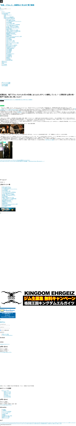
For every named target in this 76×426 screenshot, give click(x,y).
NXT (29, 422)
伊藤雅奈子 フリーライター (11, 34)
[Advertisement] (38, 74)
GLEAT (10, 422)
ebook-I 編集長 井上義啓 (10, 20)
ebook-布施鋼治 (9, 22)
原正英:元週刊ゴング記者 (11, 46)
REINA (40, 422)
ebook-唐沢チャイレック (10, 47)
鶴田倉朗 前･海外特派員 (10, 33)
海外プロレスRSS (7, 393)
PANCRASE (33, 422)
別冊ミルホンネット (8, 14)
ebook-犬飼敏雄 (9, 50)
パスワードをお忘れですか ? (7, 335)
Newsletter (4, 409)
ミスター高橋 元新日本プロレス (12, 25)
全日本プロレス (31, 423)
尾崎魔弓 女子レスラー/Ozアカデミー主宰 (14, 36)
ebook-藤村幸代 (9, 55)
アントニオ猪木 (68, 422)
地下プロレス (26, 99)
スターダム (3, 423)
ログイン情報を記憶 (5, 330)
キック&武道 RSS (7, 395)
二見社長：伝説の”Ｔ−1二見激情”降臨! (13, 31)
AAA (0, 422)
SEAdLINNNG (46, 422)
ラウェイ (25, 423)
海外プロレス (4, 62)
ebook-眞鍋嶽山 (9, 35)
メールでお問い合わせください (6, 352)
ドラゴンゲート (19, 423)
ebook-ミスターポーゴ (10, 19)
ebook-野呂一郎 (9, 56)
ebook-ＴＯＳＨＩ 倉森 (10, 40)
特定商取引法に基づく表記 (7, 415)
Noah (27, 422)
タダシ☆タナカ (14, 423)
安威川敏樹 (42, 423)
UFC (53, 422)
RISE (41, 422)
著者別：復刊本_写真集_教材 (9, 18)
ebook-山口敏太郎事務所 (10, 37)
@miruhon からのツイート (5, 344)
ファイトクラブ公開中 (6, 12)
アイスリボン (64, 422)
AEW (2, 422)
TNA (52, 422)
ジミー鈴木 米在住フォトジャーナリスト (13, 21)
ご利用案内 (4, 410)
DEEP (8, 422)
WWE (59, 422)
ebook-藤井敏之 (9, 54)
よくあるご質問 (5, 413)
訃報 (60, 423)
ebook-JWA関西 (9, 39)
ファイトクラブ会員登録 (6, 411)
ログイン (2, 322)
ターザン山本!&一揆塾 (10, 23)
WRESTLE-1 (56, 422)
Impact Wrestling (13, 422)
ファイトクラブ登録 (6, 82)
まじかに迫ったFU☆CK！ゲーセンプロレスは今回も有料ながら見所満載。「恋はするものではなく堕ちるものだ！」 (22, 161)
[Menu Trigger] (1, 1)
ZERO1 (61, 422)
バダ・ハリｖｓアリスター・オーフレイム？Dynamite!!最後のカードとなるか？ (15, 160)
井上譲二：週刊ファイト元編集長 (12, 26)
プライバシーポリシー (6, 412)
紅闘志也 (30, 99)
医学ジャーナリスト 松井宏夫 (11, 45)
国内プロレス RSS (7, 392)
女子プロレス (4, 65)
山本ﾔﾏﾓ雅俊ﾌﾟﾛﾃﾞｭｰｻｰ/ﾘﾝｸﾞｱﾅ (11, 32)
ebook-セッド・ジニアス (10, 41)
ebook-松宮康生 (9, 28)
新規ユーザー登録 (5, 334)
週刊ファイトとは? (5, 417)
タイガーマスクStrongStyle (8, 423)
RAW (37, 422)
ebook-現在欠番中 (9, 60)
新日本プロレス (50, 423)
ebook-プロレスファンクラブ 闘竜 (12, 42)
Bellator (4, 422)
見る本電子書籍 (5, 13)
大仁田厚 (35, 423)
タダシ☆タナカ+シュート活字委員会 (13, 24)
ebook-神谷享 (8, 52)
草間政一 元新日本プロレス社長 (8, 197)
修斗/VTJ (28, 423)
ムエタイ (22, 423)
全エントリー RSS (5, 390)
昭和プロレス (55, 423)
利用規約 (3, 414)
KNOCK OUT (17, 422)
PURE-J (36, 422)
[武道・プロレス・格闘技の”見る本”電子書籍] (17, 5)
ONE (30, 422)
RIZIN (43, 422)
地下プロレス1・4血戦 (49, 139)
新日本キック (46, 423)
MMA (3, 63)
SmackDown (50, 422)
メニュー (2, 9)
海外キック (58, 423)
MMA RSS (6, 394)
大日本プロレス (39, 423)
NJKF (26, 422)
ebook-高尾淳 (8, 59)
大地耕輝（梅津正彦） (10, 48)
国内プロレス (4, 61)
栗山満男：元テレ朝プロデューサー (12, 27)
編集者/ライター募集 (6, 416)
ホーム (3, 11)
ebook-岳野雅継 (9, 49)
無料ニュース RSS (7, 391)
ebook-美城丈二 (9, 38)
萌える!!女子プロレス (10, 53)
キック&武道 (4, 64)
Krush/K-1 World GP (22, 422)
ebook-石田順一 (9, 51)
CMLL (6, 422)
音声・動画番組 (5, 85)
